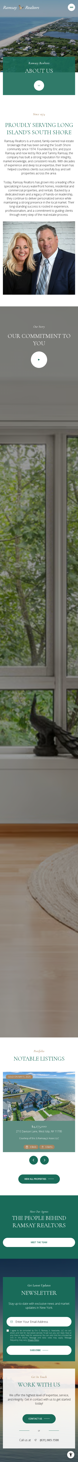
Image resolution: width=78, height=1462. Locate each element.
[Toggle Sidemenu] (71, 7)
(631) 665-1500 (49, 1440)
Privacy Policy (33, 1340)
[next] (44, 1160)
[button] (39, 1418)
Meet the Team (39, 1242)
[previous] (33, 1160)
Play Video (39, 359)
